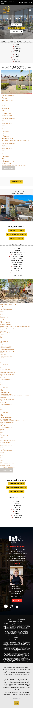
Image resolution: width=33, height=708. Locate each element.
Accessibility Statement (16, 621)
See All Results (8, 168)
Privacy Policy (12, 619)
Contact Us (16, 699)
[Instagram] (12, 606)
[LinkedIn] (18, 606)
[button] (2, 206)
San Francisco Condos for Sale (18, 553)
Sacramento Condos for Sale (18, 560)
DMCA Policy (21, 619)
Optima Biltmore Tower (16, 219)
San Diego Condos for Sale (18, 555)
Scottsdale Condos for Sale (18, 557)
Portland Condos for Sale (18, 551)
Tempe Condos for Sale (18, 558)
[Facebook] (6, 606)
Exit (16, 703)
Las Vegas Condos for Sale (18, 550)
